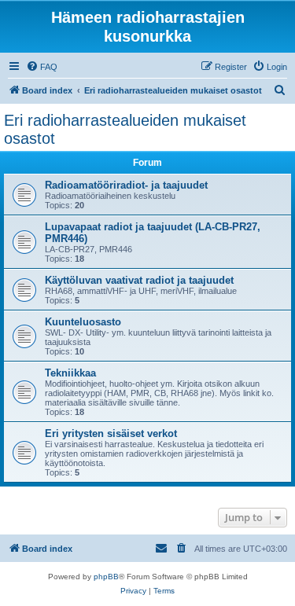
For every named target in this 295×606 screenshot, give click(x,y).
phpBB (106, 576)
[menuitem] (41, 66)
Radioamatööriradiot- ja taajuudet (126, 185)
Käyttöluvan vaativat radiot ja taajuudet (139, 280)
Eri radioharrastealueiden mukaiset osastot (125, 129)
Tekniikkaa (70, 373)
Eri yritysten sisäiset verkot (111, 433)
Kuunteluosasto (83, 322)
